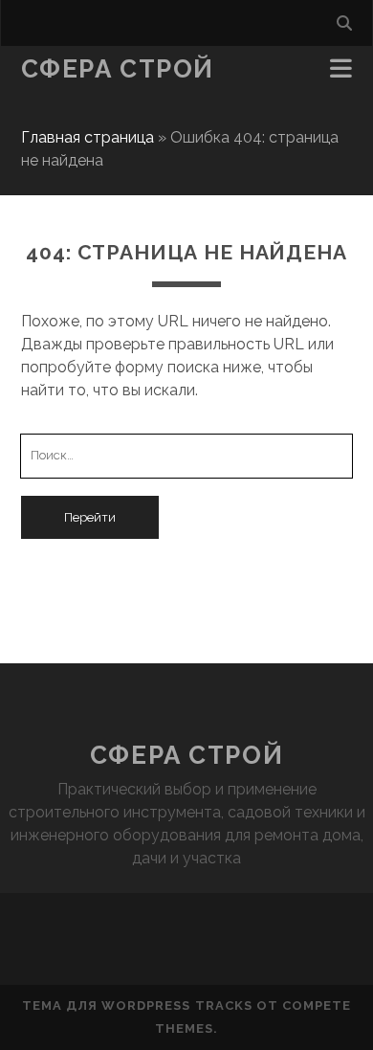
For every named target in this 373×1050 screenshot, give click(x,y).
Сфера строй (117, 69)
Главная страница (87, 137)
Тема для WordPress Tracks (137, 1005)
